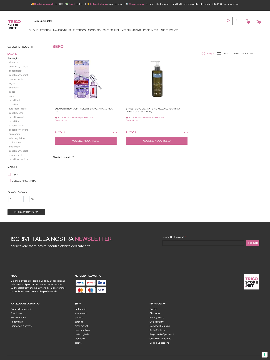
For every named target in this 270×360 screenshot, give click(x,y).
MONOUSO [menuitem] (94, 30)
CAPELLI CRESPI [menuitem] (15, 70)
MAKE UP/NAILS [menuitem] (62, 30)
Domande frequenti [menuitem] (21, 309)
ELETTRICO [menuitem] (79, 30)
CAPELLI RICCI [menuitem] (14, 104)
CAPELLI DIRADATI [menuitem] (16, 125)
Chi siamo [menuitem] (155, 313)
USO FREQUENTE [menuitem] (16, 79)
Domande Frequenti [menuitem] (160, 326)
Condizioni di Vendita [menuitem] (160, 338)
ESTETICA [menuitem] (45, 30)
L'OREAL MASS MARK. (24, 180)
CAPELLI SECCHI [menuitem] (16, 112)
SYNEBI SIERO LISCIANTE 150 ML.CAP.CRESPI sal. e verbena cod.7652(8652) (153, 110)
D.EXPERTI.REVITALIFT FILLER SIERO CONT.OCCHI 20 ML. (84, 110)
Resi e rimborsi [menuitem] (18, 317)
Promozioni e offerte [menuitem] (21, 326)
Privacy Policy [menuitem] (157, 317)
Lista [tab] (225, 53)
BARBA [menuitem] (12, 96)
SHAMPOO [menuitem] (14, 62)
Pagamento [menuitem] (17, 321)
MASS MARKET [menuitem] (111, 30)
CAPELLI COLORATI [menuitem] (16, 117)
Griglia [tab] (210, 53)
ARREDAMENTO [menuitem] (169, 30)
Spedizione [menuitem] (16, 313)
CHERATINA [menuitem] (14, 87)
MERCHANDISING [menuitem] (131, 30)
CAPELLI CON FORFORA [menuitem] (18, 129)
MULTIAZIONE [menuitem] (15, 142)
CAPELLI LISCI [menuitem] (14, 100)
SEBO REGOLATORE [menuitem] (17, 138)
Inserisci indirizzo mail (174, 237)
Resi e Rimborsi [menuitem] (157, 330)
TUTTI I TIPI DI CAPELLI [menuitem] (18, 108)
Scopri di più (61, 120)
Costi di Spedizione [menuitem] (159, 342)
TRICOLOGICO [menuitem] (13, 58)
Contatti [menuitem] (154, 309)
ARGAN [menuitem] (12, 83)
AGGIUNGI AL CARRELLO (86, 140)
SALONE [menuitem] (33, 30)
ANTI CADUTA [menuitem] (14, 134)
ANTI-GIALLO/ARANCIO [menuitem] (18, 66)
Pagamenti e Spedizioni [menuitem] (162, 334)
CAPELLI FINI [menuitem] (14, 121)
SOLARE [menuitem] (12, 91)
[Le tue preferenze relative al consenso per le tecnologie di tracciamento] (265, 355)
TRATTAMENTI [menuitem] (14, 146)
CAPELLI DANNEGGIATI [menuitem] (18, 75)
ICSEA (15, 174)
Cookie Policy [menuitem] (157, 321)
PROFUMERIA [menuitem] (150, 30)
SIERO (58, 46)
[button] (228, 21)
